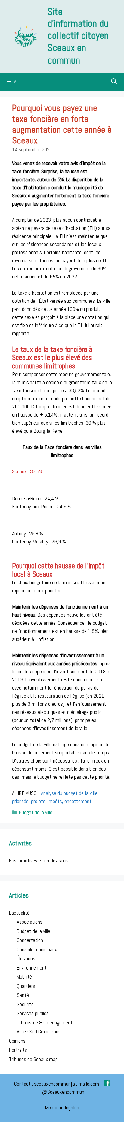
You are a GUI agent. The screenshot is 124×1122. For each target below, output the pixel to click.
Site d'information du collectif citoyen (78, 23)
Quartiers (26, 986)
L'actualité (19, 913)
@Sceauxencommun (63, 1091)
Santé (23, 995)
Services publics (33, 1013)
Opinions (17, 1041)
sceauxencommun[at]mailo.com (67, 1083)
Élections (26, 958)
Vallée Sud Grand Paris (39, 1031)
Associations (29, 922)
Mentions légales (62, 1107)
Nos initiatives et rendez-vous (39, 860)
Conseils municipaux (37, 949)
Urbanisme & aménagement (45, 1022)
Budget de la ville (35, 812)
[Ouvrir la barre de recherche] (114, 82)
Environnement (32, 967)
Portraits (18, 1050)
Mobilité (24, 976)
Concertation (30, 940)
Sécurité (25, 1004)
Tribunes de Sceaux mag (33, 1059)
